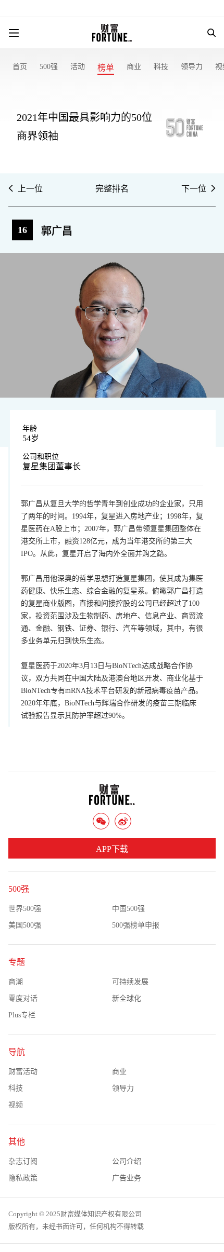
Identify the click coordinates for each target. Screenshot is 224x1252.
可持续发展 (130, 982)
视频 (15, 1105)
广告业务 (126, 1178)
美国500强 (24, 925)
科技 (161, 67)
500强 (49, 67)
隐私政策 (23, 1178)
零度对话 (23, 998)
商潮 (15, 982)
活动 (77, 67)
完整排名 (112, 188)
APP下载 (112, 849)
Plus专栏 (21, 1015)
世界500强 (24, 909)
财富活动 (23, 1072)
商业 (134, 67)
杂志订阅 (23, 1161)
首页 (20, 67)
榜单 (105, 67)
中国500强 (128, 909)
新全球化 (126, 998)
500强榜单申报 (135, 925)
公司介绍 (126, 1161)
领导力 (192, 67)
